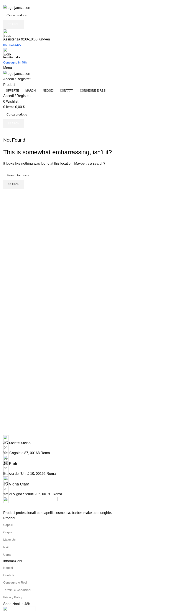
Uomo (7, 554)
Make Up (9, 539)
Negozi (8, 567)
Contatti (8, 575)
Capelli (8, 525)
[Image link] (30, 503)
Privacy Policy (12, 597)
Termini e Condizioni (17, 590)
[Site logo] (16, 7)
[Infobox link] (89, 440)
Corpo (7, 532)
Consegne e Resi (15, 582)
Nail (5, 547)
